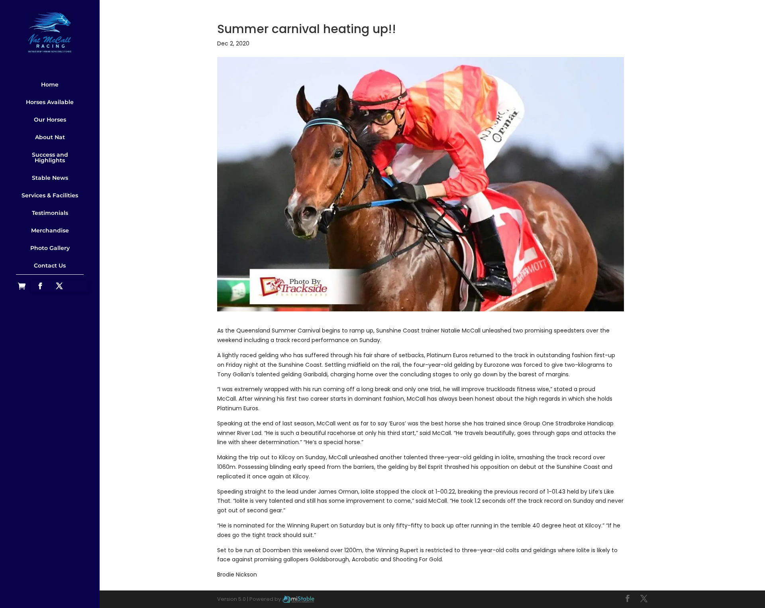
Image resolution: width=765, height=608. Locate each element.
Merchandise (50, 230)
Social (50, 277)
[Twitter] (59, 286)
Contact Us (50, 265)
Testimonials (50, 212)
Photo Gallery (50, 248)
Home (50, 84)
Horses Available (50, 102)
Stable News (50, 177)
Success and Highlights (50, 157)
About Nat (50, 137)
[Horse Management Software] (298, 599)
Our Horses (50, 119)
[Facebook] (40, 286)
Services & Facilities (50, 195)
